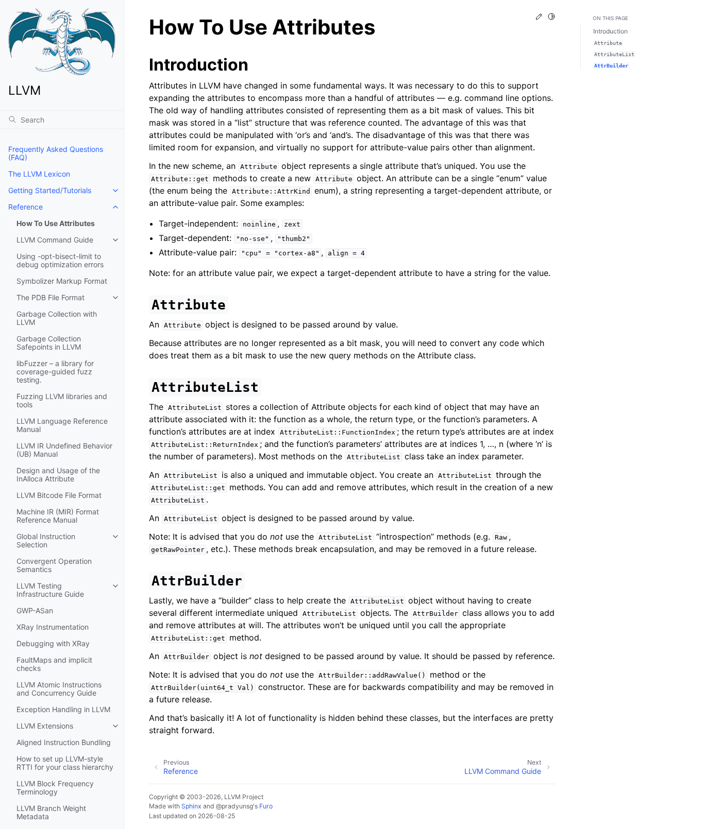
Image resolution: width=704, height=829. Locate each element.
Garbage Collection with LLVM (56, 317)
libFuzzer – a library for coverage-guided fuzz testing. (55, 371)
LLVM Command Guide (54, 239)
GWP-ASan (34, 610)
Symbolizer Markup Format (61, 281)
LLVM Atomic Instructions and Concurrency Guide (59, 688)
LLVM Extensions (44, 725)
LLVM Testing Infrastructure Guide (50, 589)
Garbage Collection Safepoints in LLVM (48, 342)
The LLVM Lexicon (39, 173)
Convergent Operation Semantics (54, 565)
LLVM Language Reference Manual (62, 425)
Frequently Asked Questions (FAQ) (55, 153)
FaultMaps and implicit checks (54, 663)
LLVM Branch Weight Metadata (51, 812)
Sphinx (191, 806)
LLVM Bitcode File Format (59, 495)
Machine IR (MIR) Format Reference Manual (57, 515)
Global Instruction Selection (45, 540)
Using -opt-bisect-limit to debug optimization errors (60, 260)
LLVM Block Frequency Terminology (55, 787)
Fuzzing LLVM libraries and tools (61, 400)
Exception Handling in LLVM (63, 709)
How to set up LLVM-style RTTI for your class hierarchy (64, 762)
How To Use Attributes (55, 223)
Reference (25, 206)
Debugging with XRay (53, 643)
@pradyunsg (234, 806)
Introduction (610, 31)
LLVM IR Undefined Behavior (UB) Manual (64, 449)
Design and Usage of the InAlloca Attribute (58, 474)
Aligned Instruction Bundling (63, 742)
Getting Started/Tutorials (49, 190)
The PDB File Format (50, 297)
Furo (266, 806)
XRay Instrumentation (52, 627)
